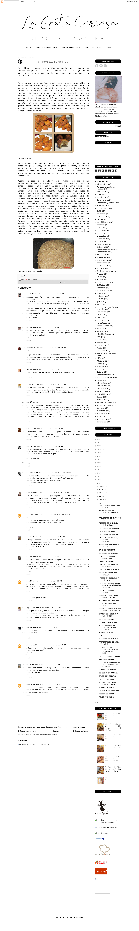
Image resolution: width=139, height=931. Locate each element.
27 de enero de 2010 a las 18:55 (47, 446)
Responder (27, 321)
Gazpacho (101, 288)
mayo (101, 490)
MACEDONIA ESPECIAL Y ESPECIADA (109, 579)
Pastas (100, 342)
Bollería (101, 206)
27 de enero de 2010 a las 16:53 (50, 347)
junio (102, 486)
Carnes (80, 281)
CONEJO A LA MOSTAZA (108, 673)
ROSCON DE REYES (106, 694)
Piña (99, 358)
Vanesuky (26, 446)
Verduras (101, 419)
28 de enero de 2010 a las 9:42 (45, 684)
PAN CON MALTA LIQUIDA (109, 570)
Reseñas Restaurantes (107, 378)
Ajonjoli (26, 429)
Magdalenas (102, 320)
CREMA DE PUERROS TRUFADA (107, 591)
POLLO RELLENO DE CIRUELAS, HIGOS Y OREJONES (108, 627)
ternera (100, 408)
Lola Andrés (28, 385)
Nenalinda (27, 294)
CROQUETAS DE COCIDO (108, 535)
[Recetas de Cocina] (102, 856)
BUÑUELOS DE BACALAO (108, 553)
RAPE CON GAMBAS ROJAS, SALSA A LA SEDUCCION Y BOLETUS (110, 585)
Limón (99, 318)
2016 (99, 463)
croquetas (101, 236)
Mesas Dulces (103, 326)
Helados (100, 296)
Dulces (100, 247)
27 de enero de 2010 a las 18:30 (47, 429)
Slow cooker (102, 392)
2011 (99, 480)
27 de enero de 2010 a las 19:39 (55, 473)
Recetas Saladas (93, 47)
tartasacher (28, 347)
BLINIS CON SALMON (107, 670)
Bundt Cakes (102, 208)
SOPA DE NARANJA (106, 619)
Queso (99, 369)
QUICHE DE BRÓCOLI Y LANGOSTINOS (108, 557)
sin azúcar (102, 383)
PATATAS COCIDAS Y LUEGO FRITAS (113, 747)
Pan (98, 337)
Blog (28, 47)
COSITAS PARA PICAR (108, 622)
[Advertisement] (55, 905)
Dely (24, 557)
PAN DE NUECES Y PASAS (109, 656)
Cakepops (101, 214)
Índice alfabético (71, 47)
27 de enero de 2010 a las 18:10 (46, 402)
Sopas (99, 397)
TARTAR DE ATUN (106, 633)
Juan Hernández (29, 493)
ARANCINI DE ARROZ (107, 531)
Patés (99, 348)
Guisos (100, 293)
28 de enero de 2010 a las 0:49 (50, 645)
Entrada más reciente (28, 731)
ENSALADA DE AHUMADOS (109, 691)
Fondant (100, 268)
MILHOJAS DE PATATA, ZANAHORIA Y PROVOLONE (108, 540)
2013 (99, 473)
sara (24, 369)
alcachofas (102, 184)
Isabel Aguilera (30, 515)
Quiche (100, 372)
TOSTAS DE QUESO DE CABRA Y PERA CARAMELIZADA (113, 769)
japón (99, 305)
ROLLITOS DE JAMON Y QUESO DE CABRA (108, 683)
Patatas (100, 345)
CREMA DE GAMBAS (106, 562)
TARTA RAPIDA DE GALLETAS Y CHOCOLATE (113, 737)
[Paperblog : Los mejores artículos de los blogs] (100, 840)
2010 (99, 483)
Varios (100, 416)
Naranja (100, 329)
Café (99, 211)
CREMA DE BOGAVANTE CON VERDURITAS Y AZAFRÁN (110, 610)
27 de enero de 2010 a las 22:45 (43, 557)
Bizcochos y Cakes (105, 203)
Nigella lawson (104, 334)
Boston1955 (27, 537)
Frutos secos (103, 282)
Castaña (100, 225)
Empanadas (101, 255)
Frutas (100, 280)
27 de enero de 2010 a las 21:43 (49, 537)
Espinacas (101, 266)
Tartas (100, 400)
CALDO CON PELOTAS (107, 676)
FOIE (101, 636)
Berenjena (101, 200)
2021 (99, 446)
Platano (100, 361)
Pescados (101, 351)
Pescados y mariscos (106, 354)
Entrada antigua (80, 731)
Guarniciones (103, 291)
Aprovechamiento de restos (64, 281)
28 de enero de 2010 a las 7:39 (44, 665)
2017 (99, 459)
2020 (99, 449)
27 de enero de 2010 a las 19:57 (53, 493)
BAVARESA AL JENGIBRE (109, 601)
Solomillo (101, 394)
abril (102, 493)
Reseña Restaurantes (46, 47)
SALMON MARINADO (106, 679)
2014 (99, 470)
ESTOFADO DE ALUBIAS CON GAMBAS (108, 566)
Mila (24, 608)
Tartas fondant (104, 405)
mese (24, 627)
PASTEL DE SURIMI (107, 688)
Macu (24, 327)
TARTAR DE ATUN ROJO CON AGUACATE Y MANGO (112, 716)
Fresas (100, 274)
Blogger (79, 917)
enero (102, 503)
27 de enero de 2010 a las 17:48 (50, 385)
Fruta (99, 277)
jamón (99, 302)
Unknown (26, 581)
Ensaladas (101, 257)
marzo (102, 496)
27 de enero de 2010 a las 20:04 (54, 515)
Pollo (99, 364)
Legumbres (101, 312)
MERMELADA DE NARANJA (109, 528)
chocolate (101, 231)
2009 (99, 702)
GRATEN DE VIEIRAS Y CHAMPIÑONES (108, 615)
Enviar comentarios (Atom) (45, 735)
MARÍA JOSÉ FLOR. (30, 473)
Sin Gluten (102, 386)
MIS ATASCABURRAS (107, 660)
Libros (100, 315)
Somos (110, 47)
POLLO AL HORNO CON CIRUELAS (108, 574)
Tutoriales (102, 414)
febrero (103, 500)
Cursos (100, 242)
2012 (99, 476)
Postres (100, 367)
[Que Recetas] (101, 833)
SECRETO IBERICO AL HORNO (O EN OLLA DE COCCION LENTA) (113, 727)
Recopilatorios (104, 375)
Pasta (99, 340)
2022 (99, 443)
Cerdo (99, 228)
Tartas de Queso (104, 403)
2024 (99, 439)
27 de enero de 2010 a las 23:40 (45, 608)
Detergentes (102, 244)
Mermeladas (102, 323)
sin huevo (101, 389)
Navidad (100, 331)
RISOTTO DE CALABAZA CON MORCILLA (108, 524)
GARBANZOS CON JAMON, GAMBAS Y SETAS (109, 596)
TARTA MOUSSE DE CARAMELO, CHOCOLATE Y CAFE (109, 513)
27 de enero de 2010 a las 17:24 (43, 369)
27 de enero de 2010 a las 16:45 (43, 327)
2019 (99, 453)
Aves (99, 194)
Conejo (100, 233)
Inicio (56, 731)
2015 (99, 466)
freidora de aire (105, 271)
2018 (99, 456)
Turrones (101, 411)
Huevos (100, 299)
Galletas (101, 285)
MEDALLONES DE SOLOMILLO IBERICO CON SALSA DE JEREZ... (108, 650)
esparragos (102, 263)
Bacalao (100, 197)
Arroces (100, 192)
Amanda (25, 665)
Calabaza (101, 217)
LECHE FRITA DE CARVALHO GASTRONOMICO (112, 758)
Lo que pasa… (28, 645)
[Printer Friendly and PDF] (28, 280)
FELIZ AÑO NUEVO (106, 697)
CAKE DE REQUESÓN (107, 550)
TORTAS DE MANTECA (110, 779)
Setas (99, 380)
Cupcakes (101, 239)
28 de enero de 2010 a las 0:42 (42, 627)
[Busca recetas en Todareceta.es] (106, 828)
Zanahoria (101, 422)
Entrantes (63, 282)
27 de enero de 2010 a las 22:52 (46, 581)
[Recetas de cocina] (101, 864)
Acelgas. (101, 181)
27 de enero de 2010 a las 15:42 (48, 294)
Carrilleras (102, 222)
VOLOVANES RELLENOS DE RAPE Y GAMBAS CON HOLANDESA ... (109, 665)
